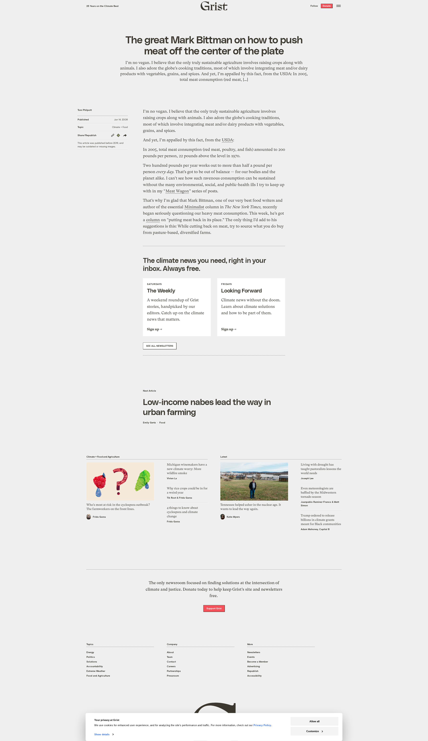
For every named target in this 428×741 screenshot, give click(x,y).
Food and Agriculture (98, 675)
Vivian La (172, 478)
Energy (90, 652)
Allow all (314, 721)
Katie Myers (233, 516)
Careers (171, 666)
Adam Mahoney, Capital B (315, 529)
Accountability (94, 666)
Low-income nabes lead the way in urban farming (207, 407)
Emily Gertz (149, 422)
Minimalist (194, 207)
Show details (102, 734)
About (170, 652)
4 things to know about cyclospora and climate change (182, 512)
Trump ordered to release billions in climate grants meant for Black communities (321, 520)
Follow (314, 5)
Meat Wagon (177, 191)
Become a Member (257, 661)
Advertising (253, 666)
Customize (312, 731)
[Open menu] (339, 6)
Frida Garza (99, 516)
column (153, 219)
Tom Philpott (85, 109)
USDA (227, 140)
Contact (171, 661)
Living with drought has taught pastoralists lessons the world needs (321, 469)
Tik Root (171, 497)
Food (162, 422)
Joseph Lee (307, 478)
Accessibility (254, 675)
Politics (90, 656)
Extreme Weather (95, 671)
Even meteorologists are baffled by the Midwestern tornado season (318, 492)
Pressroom (173, 675)
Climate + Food (120, 127)
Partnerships (174, 671)
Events (251, 656)
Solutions (91, 661)
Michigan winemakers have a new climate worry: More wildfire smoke (187, 469)
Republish (252, 671)
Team (170, 656)
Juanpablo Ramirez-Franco (316, 501)
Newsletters (253, 652)
